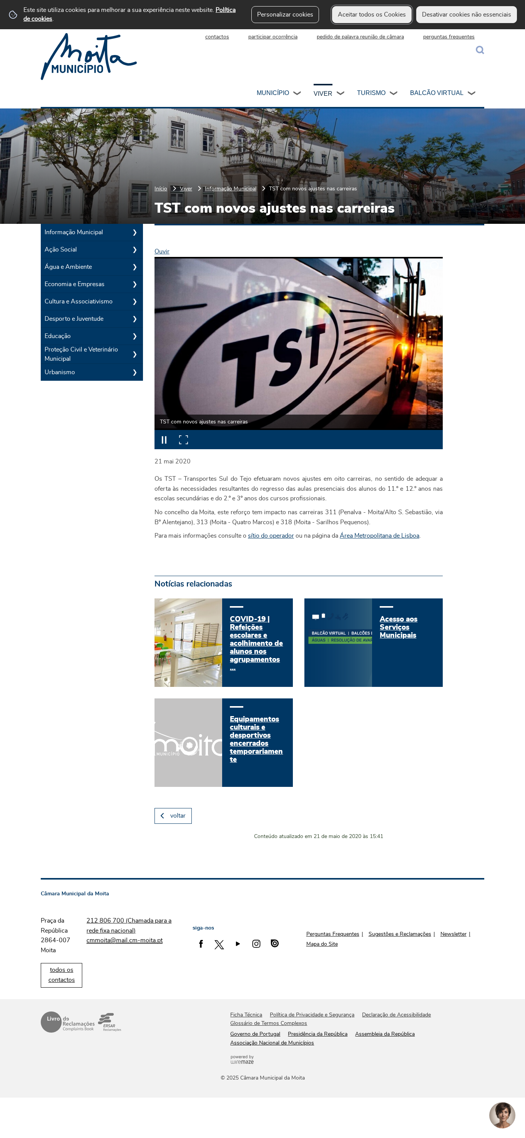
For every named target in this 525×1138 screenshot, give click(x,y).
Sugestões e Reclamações (400, 934)
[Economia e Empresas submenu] (134, 284)
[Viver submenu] (340, 94)
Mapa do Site (322, 944)
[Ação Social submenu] (134, 249)
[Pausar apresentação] (164, 439)
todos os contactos (61, 975)
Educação (58, 336)
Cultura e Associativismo (79, 301)
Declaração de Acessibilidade (396, 1015)
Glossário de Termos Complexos (268, 1023)
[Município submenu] (297, 94)
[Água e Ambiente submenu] (134, 266)
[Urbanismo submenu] (134, 372)
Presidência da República (317, 1034)
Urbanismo (60, 372)
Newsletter (453, 934)
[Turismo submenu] (393, 94)
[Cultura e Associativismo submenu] (134, 301)
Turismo (371, 93)
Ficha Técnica (246, 1015)
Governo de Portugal (255, 1034)
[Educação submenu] (134, 336)
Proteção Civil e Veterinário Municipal (81, 354)
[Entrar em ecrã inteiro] (183, 439)
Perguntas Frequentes (332, 934)
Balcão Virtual (437, 93)
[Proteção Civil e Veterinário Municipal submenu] (134, 354)
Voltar (178, 816)
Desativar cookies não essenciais (466, 15)
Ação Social (61, 250)
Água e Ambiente (68, 267)
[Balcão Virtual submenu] (472, 94)
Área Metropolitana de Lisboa (379, 536)
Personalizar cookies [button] (285, 15)
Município (273, 93)
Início (161, 189)
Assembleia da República (385, 1034)
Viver (323, 93)
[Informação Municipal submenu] (134, 232)
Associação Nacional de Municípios (272, 1043)
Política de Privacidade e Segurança (312, 1015)
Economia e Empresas (75, 284)
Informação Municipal (230, 189)
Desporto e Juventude (74, 319)
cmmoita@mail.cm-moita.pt (124, 940)
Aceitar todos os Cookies (372, 15)
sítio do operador (271, 536)
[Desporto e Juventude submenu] (134, 318)
